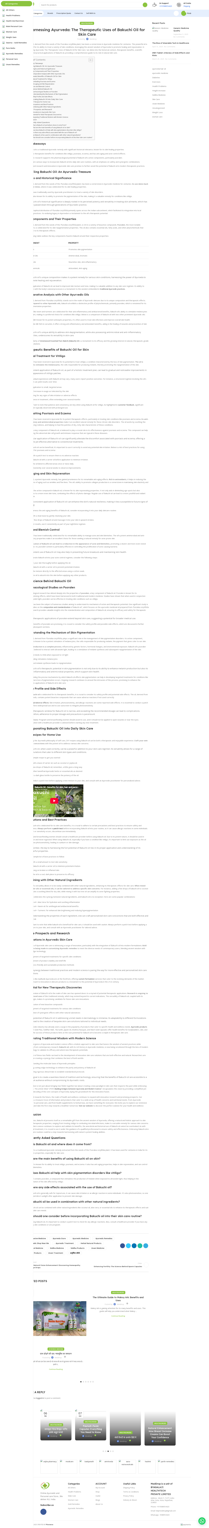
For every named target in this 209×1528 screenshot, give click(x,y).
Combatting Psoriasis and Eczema (43, 81)
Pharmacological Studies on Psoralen (44, 92)
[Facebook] (43, 1512)
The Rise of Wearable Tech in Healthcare (170, 43)
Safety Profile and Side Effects (42, 97)
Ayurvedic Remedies (76, 1508)
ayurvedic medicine (81, 1238)
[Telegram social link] (145, 1245)
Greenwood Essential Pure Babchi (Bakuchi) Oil (59, 341)
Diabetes (156, 77)
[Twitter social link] (128, 1245)
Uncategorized (87, 23)
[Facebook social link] (122, 1245)
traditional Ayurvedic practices (112, 289)
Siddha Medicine (159, 95)
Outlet (98, 1496)
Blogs (98, 1500)
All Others (72, 1487)
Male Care (72, 1496)
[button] (81, 1381)
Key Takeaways (37, 63)
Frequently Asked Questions (39, 122)
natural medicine (35, 1248)
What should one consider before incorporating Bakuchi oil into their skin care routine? (62, 137)
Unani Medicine (158, 103)
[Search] (145, 5)
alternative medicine (37, 1238)
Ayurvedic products (139, 1027)
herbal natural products (91, 1243)
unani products (34, 1253)
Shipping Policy (129, 1487)
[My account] (176, 13)
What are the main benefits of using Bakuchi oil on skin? (51, 127)
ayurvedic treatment (65, 1243)
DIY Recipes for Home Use (41, 102)
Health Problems (159, 86)
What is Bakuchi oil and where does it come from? (49, 125)
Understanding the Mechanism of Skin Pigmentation (50, 94)
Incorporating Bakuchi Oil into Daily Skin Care (45, 99)
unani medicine (97, 1248)
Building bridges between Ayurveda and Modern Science (78, 1089)
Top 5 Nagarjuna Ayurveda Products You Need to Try (90, 1429)
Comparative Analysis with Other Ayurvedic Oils (48, 74)
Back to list (87, 1264)
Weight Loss (157, 112)
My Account (100, 1487)
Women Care (73, 1500)
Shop (98, 1492)
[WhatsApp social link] (140, 1245)
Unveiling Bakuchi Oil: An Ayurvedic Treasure (45, 66)
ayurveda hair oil (159, 69)
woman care (157, 116)
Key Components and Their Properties (45, 71)
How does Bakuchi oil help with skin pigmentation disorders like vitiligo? (57, 130)
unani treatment (55, 1253)
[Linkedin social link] (134, 1245)
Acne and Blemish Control (41, 86)
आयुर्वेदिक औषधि (75, 1253)
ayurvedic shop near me (38, 1243)
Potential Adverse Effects (38, 702)
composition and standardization (56, 607)
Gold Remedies (74, 1504)
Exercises (156, 82)
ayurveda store (59, 1238)
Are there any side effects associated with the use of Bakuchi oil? (54, 132)
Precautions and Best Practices (42, 104)
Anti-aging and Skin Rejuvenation (43, 84)
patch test (58, 828)
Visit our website (86, 1105)
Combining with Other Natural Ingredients (46, 107)
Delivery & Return (130, 1500)
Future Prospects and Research (40, 109)
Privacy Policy (128, 1496)
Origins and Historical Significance (43, 69)
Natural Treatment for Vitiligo (42, 79)
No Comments (179, 37)
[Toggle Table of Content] (89, 60)
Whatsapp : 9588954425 (160, 1515)
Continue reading (56, 1369)
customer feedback (126, 405)
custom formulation (86, 979)
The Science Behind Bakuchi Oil (40, 89)
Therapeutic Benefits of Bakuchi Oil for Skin (44, 76)
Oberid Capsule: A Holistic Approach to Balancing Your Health (56, 1429)
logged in (40, 1398)
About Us (99, 1504)
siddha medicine (57, 1248)
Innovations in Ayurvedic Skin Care (43, 112)
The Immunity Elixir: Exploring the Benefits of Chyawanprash (125, 1429)
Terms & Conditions (131, 1492)
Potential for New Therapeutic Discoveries (46, 115)
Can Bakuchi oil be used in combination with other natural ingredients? (56, 135)
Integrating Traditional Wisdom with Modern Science (50, 117)
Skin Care (156, 99)
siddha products (77, 1248)
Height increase (158, 90)
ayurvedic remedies (104, 1238)
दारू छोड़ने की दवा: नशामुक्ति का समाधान (56, 1353)
